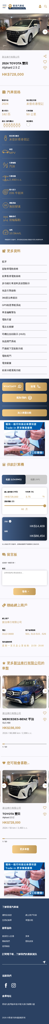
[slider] (44, 505)
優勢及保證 (7, 915)
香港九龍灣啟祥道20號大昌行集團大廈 (18, 1004)
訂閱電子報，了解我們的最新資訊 (19, 954)
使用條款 (6, 946)
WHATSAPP (10, 387)
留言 (3, 569)
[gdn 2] (24, 439)
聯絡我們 (6, 941)
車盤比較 (29, 920)
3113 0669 (8, 634)
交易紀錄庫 (7, 920)
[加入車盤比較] (45, 719)
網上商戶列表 (31, 915)
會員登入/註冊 (8, 936)
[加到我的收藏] (45, 713)
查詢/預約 (21, 398)
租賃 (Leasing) (14, 480)
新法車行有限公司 (12, 622)
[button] (45, 31)
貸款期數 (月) (9, 501)
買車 (27, 936)
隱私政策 (29, 941)
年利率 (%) (29, 492)
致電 (33, 387)
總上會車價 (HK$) (11, 492)
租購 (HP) (35, 480)
